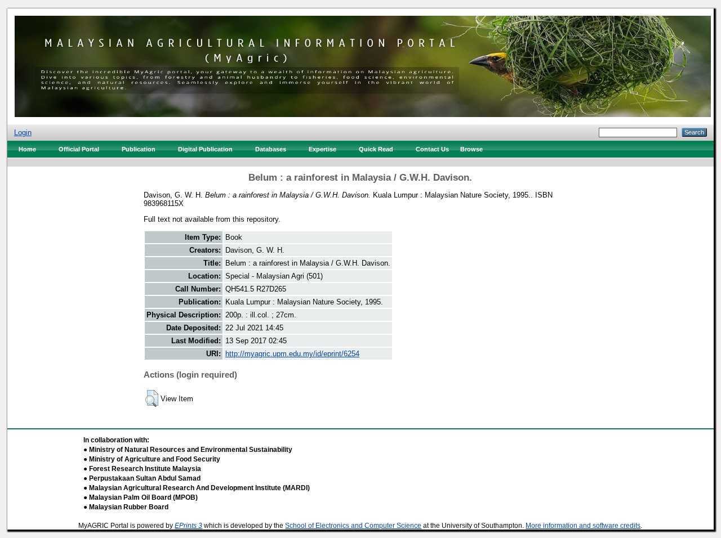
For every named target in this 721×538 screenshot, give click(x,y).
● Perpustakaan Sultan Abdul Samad (142, 478)
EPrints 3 (188, 526)
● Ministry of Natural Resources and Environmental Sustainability (187, 450)
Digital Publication (205, 149)
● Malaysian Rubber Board (125, 507)
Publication (138, 149)
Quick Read (376, 149)
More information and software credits (583, 526)
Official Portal (79, 149)
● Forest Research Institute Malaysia (142, 469)
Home (27, 149)
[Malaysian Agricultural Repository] (362, 64)
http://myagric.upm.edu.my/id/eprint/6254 (292, 353)
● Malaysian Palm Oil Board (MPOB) (140, 497)
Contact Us (432, 149)
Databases (270, 149)
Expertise (322, 149)
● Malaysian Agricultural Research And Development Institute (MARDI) (196, 488)
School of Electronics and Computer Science (353, 526)
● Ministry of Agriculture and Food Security (151, 459)
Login (23, 132)
